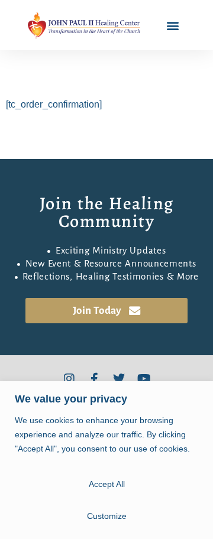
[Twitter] (119, 379)
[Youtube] (144, 379)
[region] (106, 460)
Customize (107, 516)
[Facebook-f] (94, 379)
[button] (173, 25)
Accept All (107, 484)
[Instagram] (69, 379)
